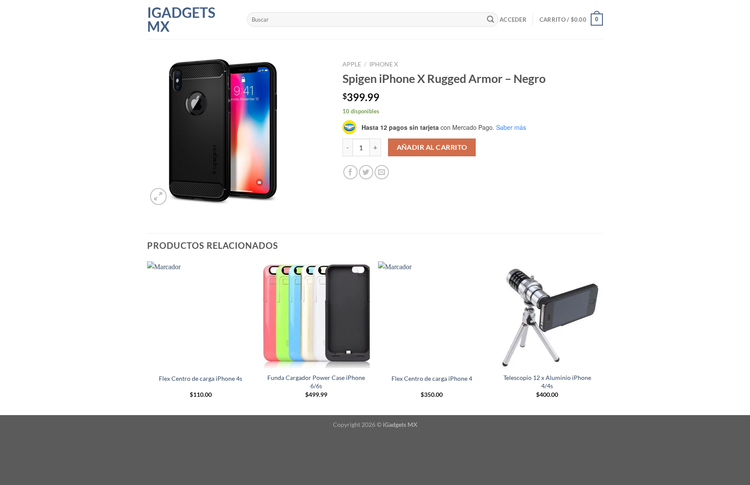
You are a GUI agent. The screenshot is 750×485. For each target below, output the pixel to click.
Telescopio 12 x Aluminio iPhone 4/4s (547, 381)
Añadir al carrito (432, 147)
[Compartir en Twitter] (366, 172)
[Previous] (147, 337)
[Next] (600, 337)
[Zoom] (158, 196)
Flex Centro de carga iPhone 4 (431, 378)
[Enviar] (490, 19)
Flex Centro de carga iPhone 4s (200, 378)
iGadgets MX (181, 19)
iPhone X (383, 64)
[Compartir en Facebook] (350, 172)
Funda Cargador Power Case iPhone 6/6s (316, 381)
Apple (351, 64)
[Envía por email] (382, 172)
